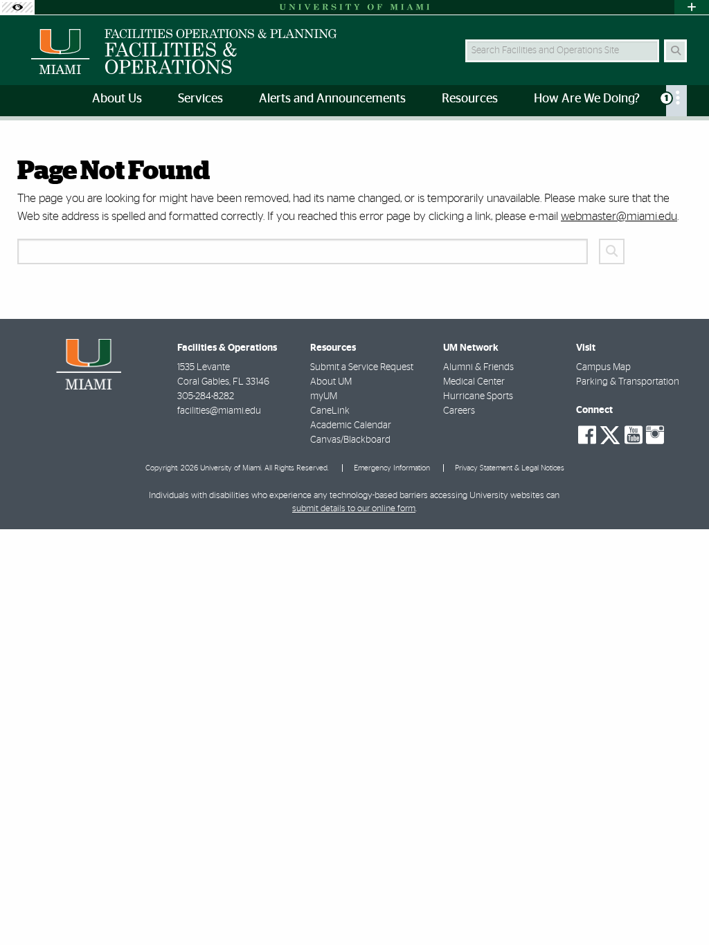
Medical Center (474, 382)
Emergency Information (392, 468)
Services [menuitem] (200, 99)
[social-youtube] (634, 435)
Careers (459, 411)
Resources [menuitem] (470, 99)
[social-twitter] (610, 434)
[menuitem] (676, 100)
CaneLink (330, 411)
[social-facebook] (587, 435)
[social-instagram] (655, 435)
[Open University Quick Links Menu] (691, 7)
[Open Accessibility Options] (17, 7)
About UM (331, 382)
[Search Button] (675, 50)
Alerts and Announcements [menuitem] (332, 99)
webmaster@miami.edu (619, 216)
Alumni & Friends (478, 367)
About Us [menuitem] (117, 99)
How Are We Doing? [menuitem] (587, 99)
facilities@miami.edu (219, 411)
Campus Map (603, 367)
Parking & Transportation (627, 382)
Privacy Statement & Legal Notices (509, 468)
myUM (323, 396)
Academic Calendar (350, 425)
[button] (678, 906)
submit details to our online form (353, 508)
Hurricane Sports (478, 396)
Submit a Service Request (361, 367)
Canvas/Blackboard (350, 440)
